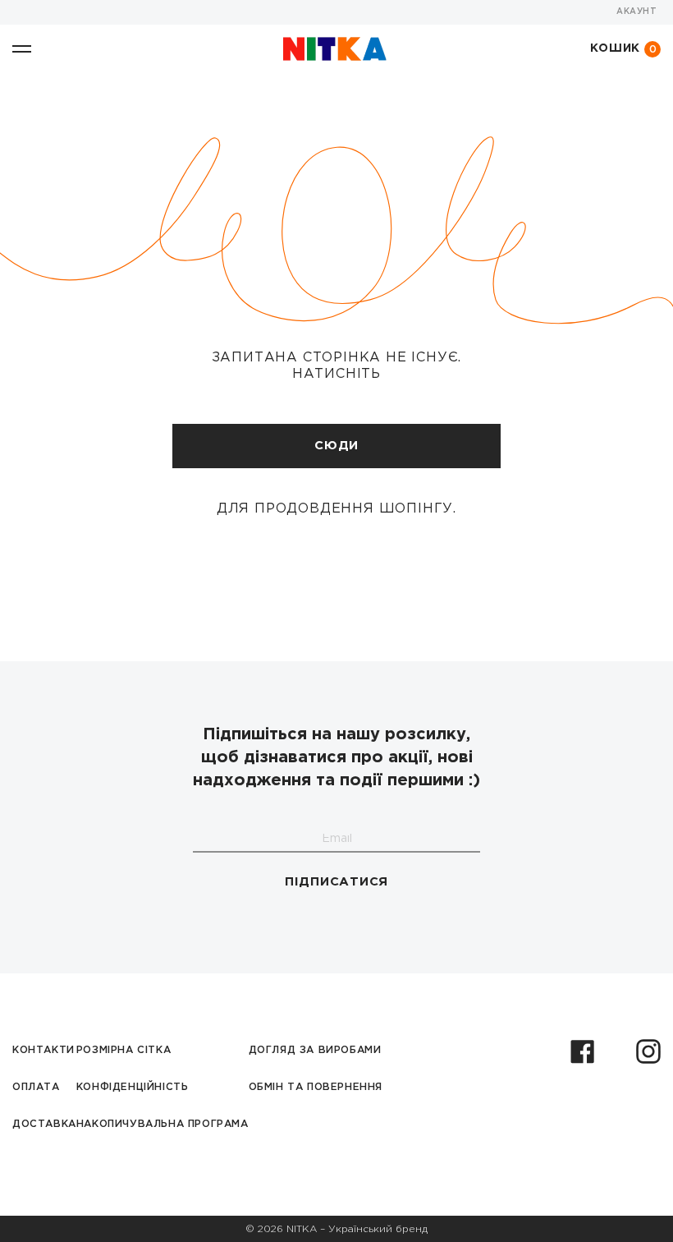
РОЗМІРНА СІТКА (123, 1050)
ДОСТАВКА (44, 1124)
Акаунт (636, 12)
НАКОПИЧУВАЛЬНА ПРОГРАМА (162, 1124)
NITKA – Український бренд (357, 1229)
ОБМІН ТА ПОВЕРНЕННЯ (315, 1087)
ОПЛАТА (36, 1087)
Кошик (623, 49)
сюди (336, 445)
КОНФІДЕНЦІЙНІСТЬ (132, 1087)
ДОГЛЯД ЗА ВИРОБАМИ (315, 1050)
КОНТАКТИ (43, 1050)
